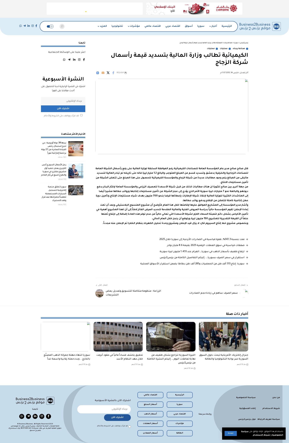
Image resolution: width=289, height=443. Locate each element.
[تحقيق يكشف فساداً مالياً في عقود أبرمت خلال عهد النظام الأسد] (118, 336)
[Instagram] (33, 26)
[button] (231, 433)
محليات (223, 49)
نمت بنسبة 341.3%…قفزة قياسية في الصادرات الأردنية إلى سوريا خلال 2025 (202, 239)
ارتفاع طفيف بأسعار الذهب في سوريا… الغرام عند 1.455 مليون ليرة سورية (202, 251)
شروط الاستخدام (261, 435)
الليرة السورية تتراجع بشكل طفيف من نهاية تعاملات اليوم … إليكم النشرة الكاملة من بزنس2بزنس (171, 359)
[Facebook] (36, 26)
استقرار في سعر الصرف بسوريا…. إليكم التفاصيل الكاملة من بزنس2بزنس (202, 257)
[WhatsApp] (21, 26)
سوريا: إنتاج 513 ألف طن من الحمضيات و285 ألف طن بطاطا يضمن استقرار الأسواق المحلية (192, 264)
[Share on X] (108, 72)
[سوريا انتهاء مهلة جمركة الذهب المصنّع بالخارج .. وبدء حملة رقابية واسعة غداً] (65, 336)
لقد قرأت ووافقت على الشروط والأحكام (61, 116)
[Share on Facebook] (113, 72)
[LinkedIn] (29, 26)
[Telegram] (25, 26)
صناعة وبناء (239, 49)
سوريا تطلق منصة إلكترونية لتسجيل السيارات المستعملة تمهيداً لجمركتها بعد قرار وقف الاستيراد (54, 194)
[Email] (103, 72)
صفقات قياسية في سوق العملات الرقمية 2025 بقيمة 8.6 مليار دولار (206, 245)
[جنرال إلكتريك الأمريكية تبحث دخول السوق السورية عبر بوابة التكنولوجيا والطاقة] (223, 336)
